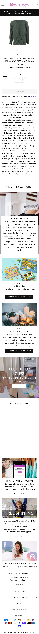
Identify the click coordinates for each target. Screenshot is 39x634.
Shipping (11, 67)
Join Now (19, 584)
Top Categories (19, 597)
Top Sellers (19, 591)
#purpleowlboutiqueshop (20, 580)
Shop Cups (19, 386)
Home (19, 55)
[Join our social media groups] (19, 551)
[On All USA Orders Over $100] (19, 508)
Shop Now (19, 536)
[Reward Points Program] (19, 468)
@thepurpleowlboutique (27, 567)
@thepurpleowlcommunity (19, 573)
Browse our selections (19, 350)
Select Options (8, 433)
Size (20, 74)
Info (19, 604)
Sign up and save (19, 610)
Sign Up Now (19, 493)
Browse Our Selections (19, 297)
